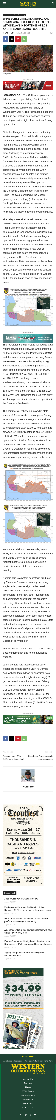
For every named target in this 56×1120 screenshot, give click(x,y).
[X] (11, 39)
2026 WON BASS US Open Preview (21, 898)
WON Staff (9, 33)
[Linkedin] (30, 1115)
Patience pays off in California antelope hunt (13, 757)
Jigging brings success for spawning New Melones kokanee (24, 954)
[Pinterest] (18, 39)
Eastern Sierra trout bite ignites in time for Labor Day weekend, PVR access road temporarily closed (28, 942)
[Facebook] (5, 39)
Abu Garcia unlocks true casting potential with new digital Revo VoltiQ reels (28, 931)
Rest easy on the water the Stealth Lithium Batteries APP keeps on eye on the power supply (27, 908)
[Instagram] (25, 1115)
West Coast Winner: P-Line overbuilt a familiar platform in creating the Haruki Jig (26, 920)
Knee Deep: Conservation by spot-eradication (40, 757)
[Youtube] (35, 1115)
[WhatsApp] (24, 39)
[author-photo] (28, 782)
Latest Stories (8, 15)
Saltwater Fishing (19, 15)
